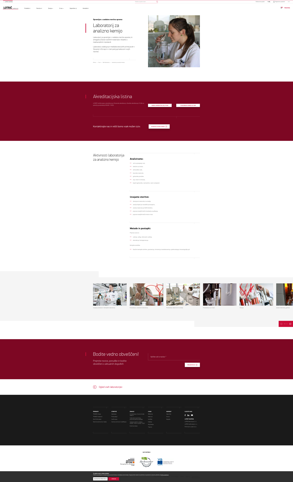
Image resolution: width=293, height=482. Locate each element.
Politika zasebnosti (164, 475)
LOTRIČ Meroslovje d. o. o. (191, 421)
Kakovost (150, 416)
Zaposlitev (72, 8)
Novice (168, 416)
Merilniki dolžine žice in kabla (100, 422)
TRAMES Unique (97, 414)
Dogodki (168, 419)
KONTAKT (168, 411)
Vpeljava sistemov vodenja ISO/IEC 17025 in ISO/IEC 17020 (137, 422)
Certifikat (150, 419)
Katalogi (150, 422)
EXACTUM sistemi (97, 419)
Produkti (26, 8)
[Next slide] (290, 324)
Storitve (38, 8)
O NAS (149, 411)
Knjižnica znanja (133, 426)
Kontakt (85, 8)
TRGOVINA (287, 8)
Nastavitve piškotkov (100, 478)
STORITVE (114, 411)
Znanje (50, 8)
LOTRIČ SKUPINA (189, 419)
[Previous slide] (281, 324)
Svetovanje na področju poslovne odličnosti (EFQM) (136, 418)
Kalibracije (113, 414)
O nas (60, 8)
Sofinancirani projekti (260, 1)
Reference (150, 414)
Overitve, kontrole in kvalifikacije (118, 422)
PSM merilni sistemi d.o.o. (191, 426)
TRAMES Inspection (97, 416)
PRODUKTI (96, 411)
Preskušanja (114, 416)
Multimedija (151, 424)
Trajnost (150, 427)
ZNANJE (132, 411)
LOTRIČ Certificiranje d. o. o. (191, 424)
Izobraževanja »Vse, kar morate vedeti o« (137, 414)
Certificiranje (114, 419)
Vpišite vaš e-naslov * (158, 357)
